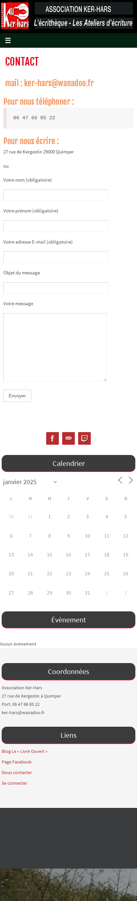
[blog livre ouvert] (84, 438)
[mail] (68, 438)
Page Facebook (17, 762)
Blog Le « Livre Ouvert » (25, 751)
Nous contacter (17, 772)
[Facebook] (52, 438)
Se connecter (14, 783)
